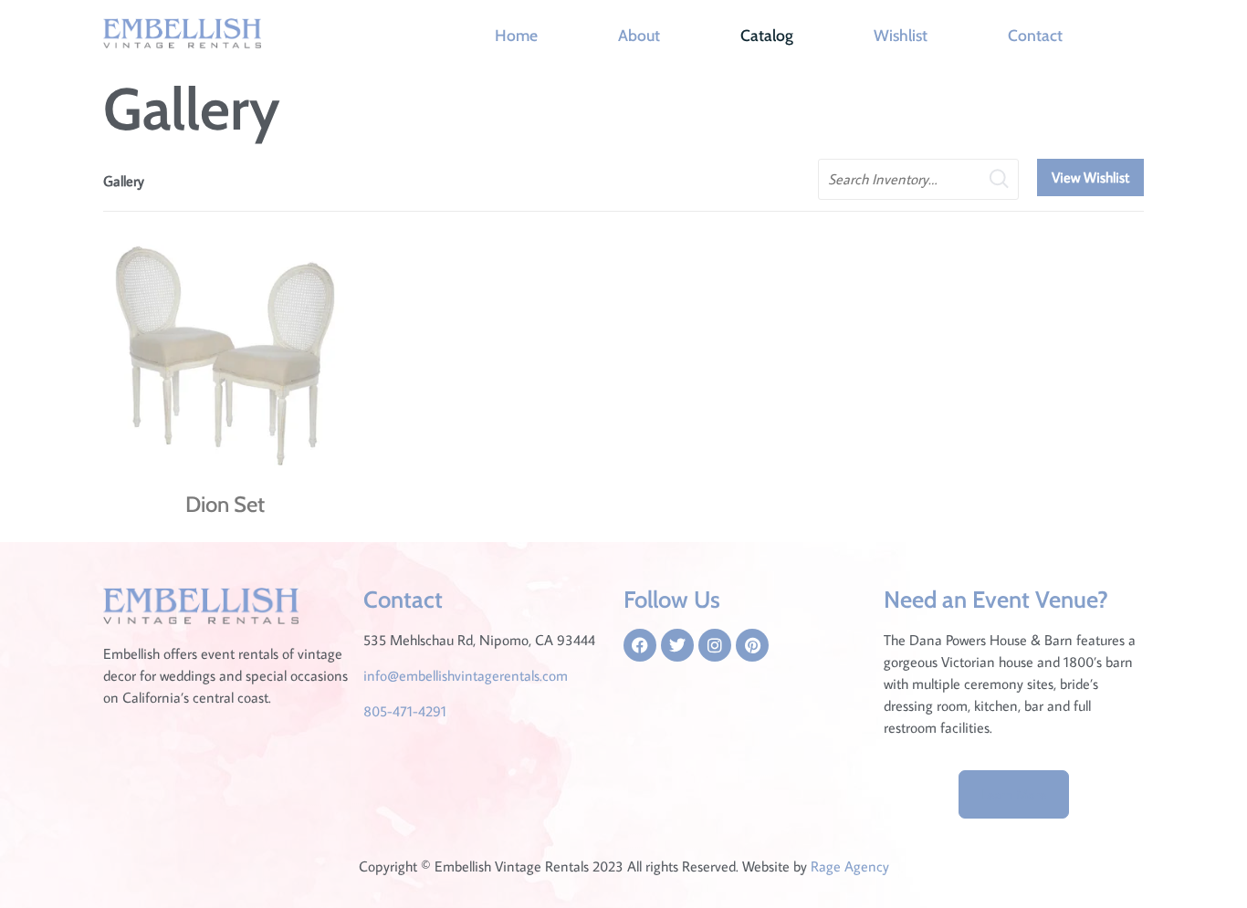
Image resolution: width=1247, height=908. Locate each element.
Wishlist (900, 35)
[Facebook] (640, 645)
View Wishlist (1090, 177)
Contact (1035, 35)
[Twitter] (677, 645)
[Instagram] (714, 645)
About (639, 35)
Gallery (123, 181)
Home (516, 35)
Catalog (766, 35)
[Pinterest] (752, 645)
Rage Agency (850, 866)
